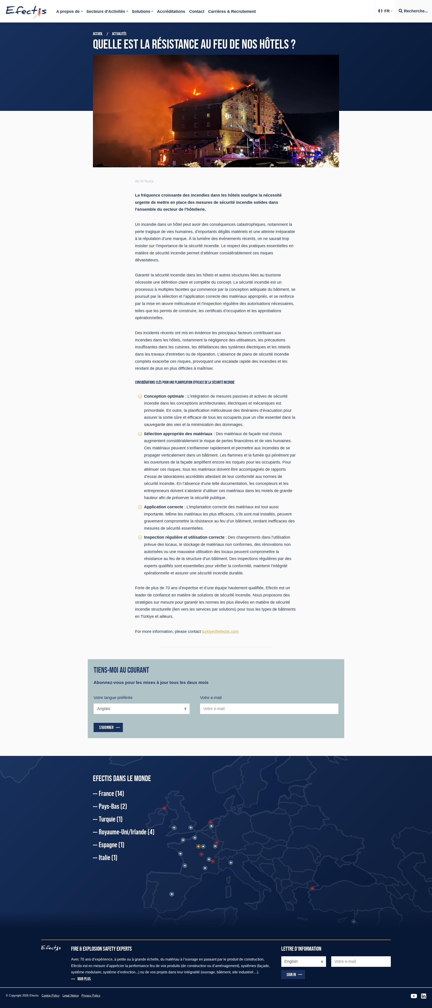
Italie (108, 857)
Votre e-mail (211, 697)
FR (387, 11)
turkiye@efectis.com (220, 631)
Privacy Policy (90, 995)
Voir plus (84, 979)
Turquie (111, 819)
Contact (196, 11)
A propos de (68, 11)
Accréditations (171, 11)
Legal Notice (71, 995)
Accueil (98, 33)
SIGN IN (291, 974)
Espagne (111, 845)
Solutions (141, 11)
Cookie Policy (51, 995)
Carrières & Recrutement (232, 11)
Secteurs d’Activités (105, 11)
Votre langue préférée (113, 697)
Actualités (119, 33)
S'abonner (106, 727)
